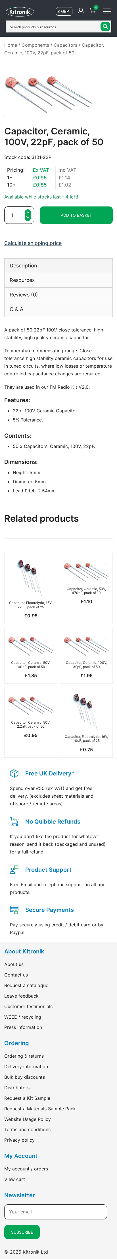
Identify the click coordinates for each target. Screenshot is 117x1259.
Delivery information (26, 1066)
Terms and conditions (27, 1129)
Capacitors (65, 45)
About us (14, 964)
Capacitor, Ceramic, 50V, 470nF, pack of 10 (86, 591)
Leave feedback (21, 996)
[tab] (58, 265)
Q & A (16, 309)
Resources (22, 280)
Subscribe (22, 1232)
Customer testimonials (28, 1006)
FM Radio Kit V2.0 (69, 387)
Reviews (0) (24, 295)
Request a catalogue (26, 985)
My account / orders (26, 1169)
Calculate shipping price (33, 243)
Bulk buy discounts (24, 1077)
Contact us (16, 975)
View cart (14, 1179)
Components (35, 45)
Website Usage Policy (27, 1119)
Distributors (17, 1087)
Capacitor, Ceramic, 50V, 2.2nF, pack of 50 (30, 724)
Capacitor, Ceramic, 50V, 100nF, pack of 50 (30, 664)
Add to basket (76, 215)
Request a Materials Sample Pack (40, 1108)
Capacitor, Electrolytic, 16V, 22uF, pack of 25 (30, 605)
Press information (23, 1027)
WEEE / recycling (22, 1017)
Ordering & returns (24, 1056)
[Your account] (81, 11)
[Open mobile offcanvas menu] (107, 11)
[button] (28, 218)
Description (23, 266)
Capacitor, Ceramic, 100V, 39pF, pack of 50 (86, 664)
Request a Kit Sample (27, 1098)
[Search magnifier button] (105, 26)
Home (10, 45)
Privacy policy (19, 1140)
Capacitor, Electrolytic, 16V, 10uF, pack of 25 (86, 738)
